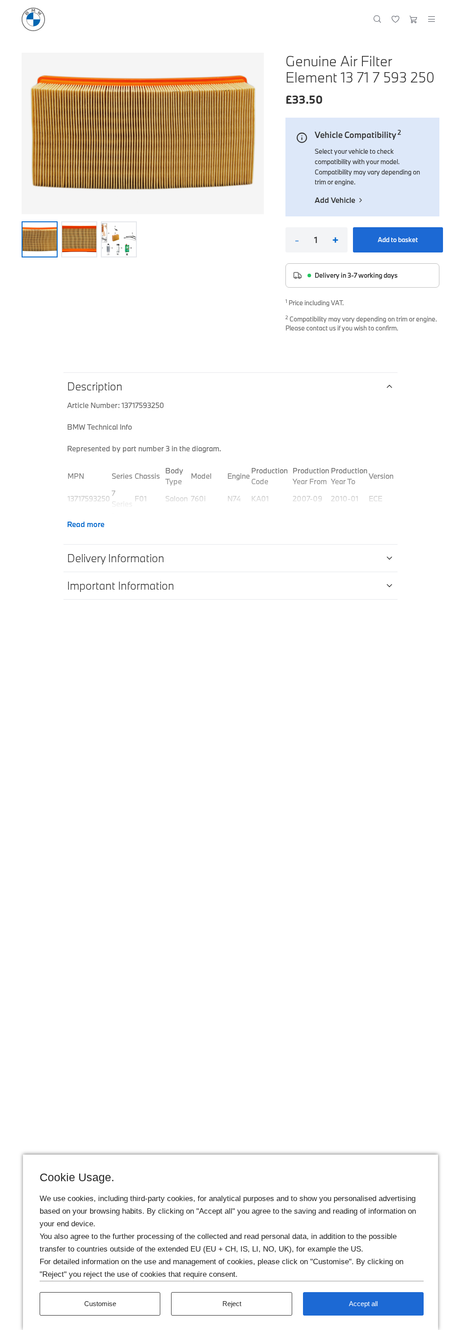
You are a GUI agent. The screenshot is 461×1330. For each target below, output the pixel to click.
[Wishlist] (395, 19)
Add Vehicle (335, 200)
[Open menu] (431, 19)
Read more (85, 524)
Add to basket (398, 239)
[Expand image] (143, 133)
